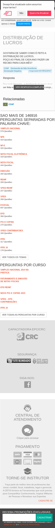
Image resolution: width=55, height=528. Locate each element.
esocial (4, 205)
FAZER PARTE (24, 24)
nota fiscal (7, 162)
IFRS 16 (4, 247)
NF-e (2, 145)
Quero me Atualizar (39, 13)
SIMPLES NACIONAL (10, 128)
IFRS (2, 239)
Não (21, 13)
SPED (3, 196)
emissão (5, 171)
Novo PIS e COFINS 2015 (12, 293)
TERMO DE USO (10, 524)
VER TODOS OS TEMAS (14, 257)
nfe (2, 137)
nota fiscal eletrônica (13, 154)
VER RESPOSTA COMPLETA (30, 87)
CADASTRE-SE (45, 501)
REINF (3, 179)
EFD (2, 213)
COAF (11, 104)
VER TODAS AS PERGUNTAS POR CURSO (23, 315)
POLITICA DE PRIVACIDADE (29, 524)
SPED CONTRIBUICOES (11, 230)
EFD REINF (5, 287)
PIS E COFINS (7, 222)
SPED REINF (6, 188)
